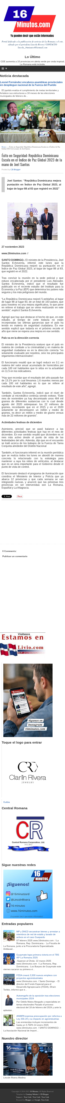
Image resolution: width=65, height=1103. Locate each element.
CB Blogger (16, 169)
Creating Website (32, 1094)
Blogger (28, 1100)
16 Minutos (34, 1091)
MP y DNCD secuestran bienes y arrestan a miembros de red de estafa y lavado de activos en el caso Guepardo (38, 934)
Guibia (6, 802)
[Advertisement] (26, 521)
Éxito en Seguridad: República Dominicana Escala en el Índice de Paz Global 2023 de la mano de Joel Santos (32, 160)
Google (37, 1100)
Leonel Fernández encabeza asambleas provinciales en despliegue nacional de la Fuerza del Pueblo (31, 83)
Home (4, 147)
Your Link (27, 1097)
